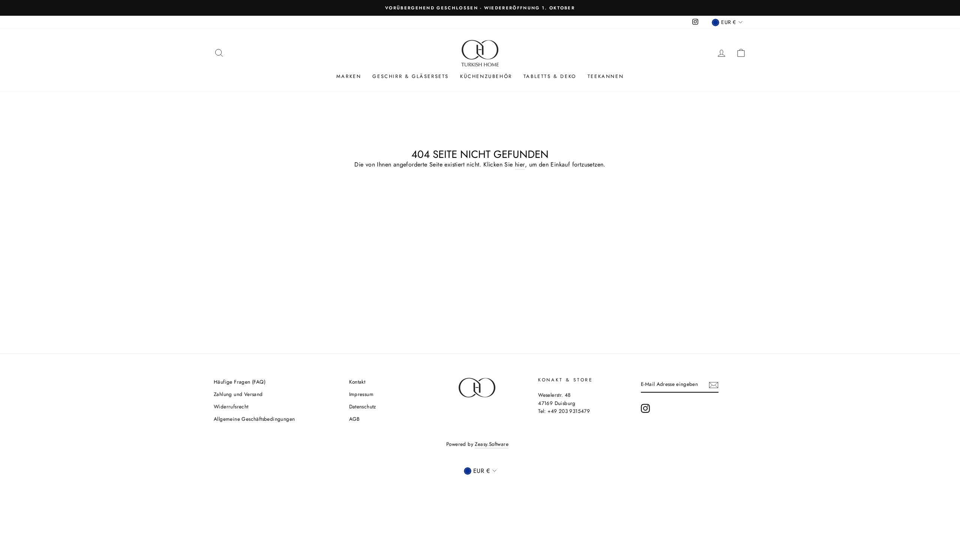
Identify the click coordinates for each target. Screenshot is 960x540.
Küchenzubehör (486, 76)
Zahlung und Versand (238, 394)
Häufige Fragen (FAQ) (240, 382)
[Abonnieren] (713, 384)
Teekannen (606, 76)
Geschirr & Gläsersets (410, 76)
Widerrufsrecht (231, 406)
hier (520, 164)
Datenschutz (362, 406)
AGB (354, 419)
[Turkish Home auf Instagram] (645, 408)
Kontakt (357, 382)
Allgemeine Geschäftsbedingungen (254, 419)
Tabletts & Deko (550, 76)
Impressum (361, 394)
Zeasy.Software (491, 444)
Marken (349, 76)
